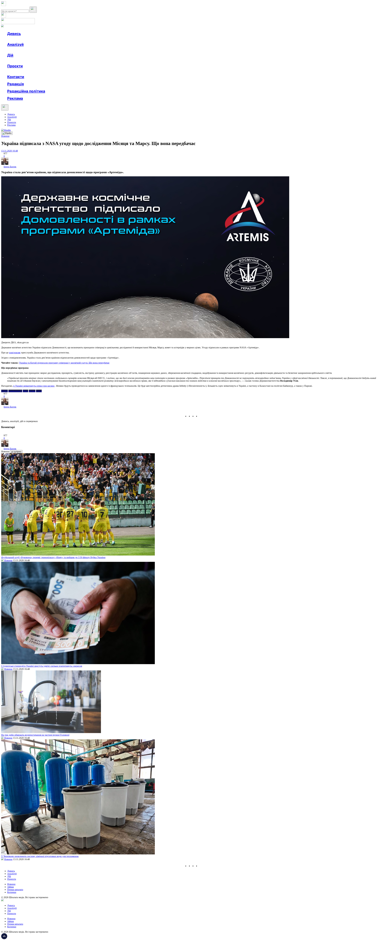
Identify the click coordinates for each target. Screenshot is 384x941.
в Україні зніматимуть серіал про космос (34, 386)
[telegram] (200, 416)
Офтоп (53, 39)
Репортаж (41, 39)
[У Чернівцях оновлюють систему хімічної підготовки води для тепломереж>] (78, 853)
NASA (4, 391)
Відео (62, 39)
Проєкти (15, 66)
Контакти (15, 77)
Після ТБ (137, 71)
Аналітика (18, 50)
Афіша (16, 60)
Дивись (14, 33)
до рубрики (16, 451)
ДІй (9, 119)
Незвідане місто (21, 71)
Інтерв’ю (29, 39)
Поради (52, 60)
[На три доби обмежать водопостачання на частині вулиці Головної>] (51, 732)
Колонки (49, 50)
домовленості (15, 391)
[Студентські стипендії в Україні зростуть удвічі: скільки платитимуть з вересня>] (78, 663)
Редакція (15, 84)
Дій (10, 55)
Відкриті (36, 71)
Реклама (72, 60)
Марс (25, 391)
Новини (17, 39)
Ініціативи (39, 60)
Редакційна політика (26, 91)
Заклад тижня (70, 71)
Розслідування (34, 50)
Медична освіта (52, 71)
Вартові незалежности (118, 71)
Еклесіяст (150, 71)
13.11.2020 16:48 (9, 151)
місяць (32, 391)
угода (39, 391)
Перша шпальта (15, 889)
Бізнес (61, 60)
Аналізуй (15, 44)
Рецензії (27, 60)
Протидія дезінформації (92, 71)
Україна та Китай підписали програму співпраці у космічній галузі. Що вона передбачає (64, 363)
